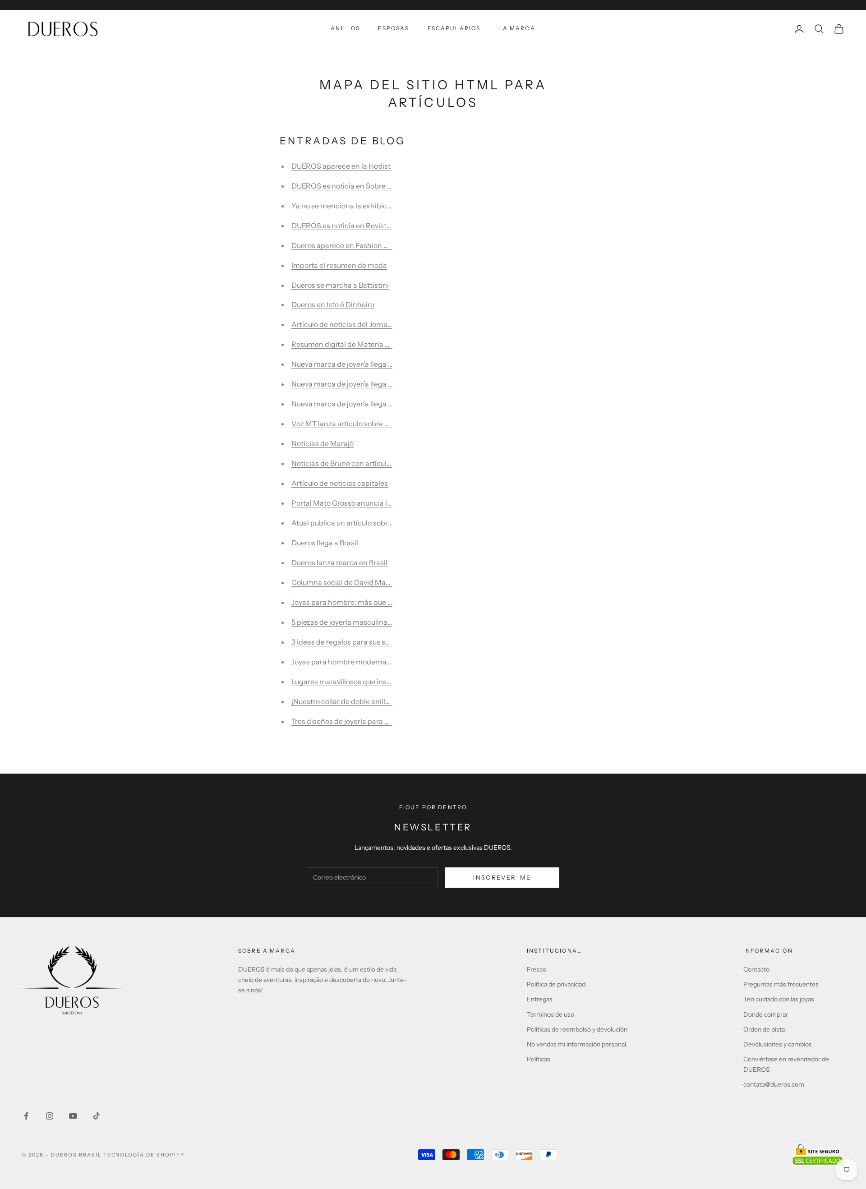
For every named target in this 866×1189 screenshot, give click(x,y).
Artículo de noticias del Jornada (343, 324)
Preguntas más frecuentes (781, 984)
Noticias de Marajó (322, 443)
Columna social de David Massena (348, 582)
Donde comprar (765, 1014)
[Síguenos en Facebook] (26, 1115)
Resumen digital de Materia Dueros (350, 344)
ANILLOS (345, 28)
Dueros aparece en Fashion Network (351, 245)
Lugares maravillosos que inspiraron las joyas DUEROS (381, 681)
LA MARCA (516, 28)
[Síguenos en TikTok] (96, 1115)
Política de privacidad (556, 984)
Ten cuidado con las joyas (778, 999)
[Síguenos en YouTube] (73, 1115)
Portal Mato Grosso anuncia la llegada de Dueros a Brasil (384, 502)
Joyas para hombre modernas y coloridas (359, 661)
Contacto (756, 969)
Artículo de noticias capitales (339, 483)
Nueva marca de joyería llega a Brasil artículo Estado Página (389, 364)
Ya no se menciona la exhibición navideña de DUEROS (381, 205)
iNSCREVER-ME (502, 877)
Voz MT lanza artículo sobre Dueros (349, 423)
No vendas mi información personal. (577, 1044)
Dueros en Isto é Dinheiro (332, 304)
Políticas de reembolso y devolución (577, 1029)
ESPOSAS (393, 28)
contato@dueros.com (773, 1084)
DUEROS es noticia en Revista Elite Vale (357, 225)
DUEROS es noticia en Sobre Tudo (347, 185)
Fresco (536, 969)
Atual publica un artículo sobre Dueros (354, 522)
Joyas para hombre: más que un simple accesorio (372, 602)
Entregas (540, 999)
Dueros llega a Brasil (324, 542)
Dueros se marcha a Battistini (340, 285)
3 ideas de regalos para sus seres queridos (360, 641)
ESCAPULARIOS (454, 28)
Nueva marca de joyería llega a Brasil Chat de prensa (378, 403)
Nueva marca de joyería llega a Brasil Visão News (371, 383)
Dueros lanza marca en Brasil (339, 562)
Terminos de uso (550, 1014)
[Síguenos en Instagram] (49, 1115)
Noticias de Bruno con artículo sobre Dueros (363, 463)
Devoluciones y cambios (777, 1044)
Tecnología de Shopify (144, 1155)
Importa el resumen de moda (339, 265)
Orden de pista (764, 1029)
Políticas (538, 1059)
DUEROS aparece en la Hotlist (341, 166)
